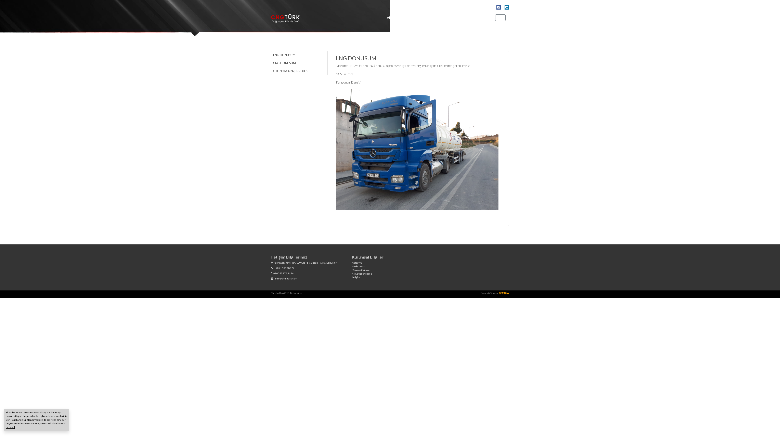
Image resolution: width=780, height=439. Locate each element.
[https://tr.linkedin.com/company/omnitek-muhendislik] (507, 7)
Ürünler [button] (438, 17)
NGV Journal (344, 74)
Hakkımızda (358, 266)
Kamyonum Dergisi (348, 82)
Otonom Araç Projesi (290, 71)
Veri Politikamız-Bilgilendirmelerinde (26, 419)
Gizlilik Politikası (456, 7)
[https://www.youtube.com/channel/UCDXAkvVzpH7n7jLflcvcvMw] (502, 7)
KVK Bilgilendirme (362, 273)
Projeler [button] (459, 17)
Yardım (491, 7)
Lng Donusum (284, 55)
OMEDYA (504, 293)
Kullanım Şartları (476, 7)
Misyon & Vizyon (361, 270)
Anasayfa (395, 17)
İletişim (479, 17)
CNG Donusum (284, 63)
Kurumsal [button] (416, 17)
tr (499, 17)
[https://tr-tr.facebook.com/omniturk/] (498, 7)
